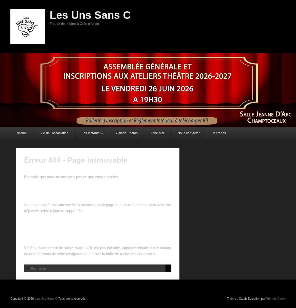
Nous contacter (189, 133)
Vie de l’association (54, 133)
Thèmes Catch (275, 298)
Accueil (22, 133)
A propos (219, 133)
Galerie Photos (127, 133)
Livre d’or (157, 133)
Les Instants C (92, 133)
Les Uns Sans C (90, 15)
